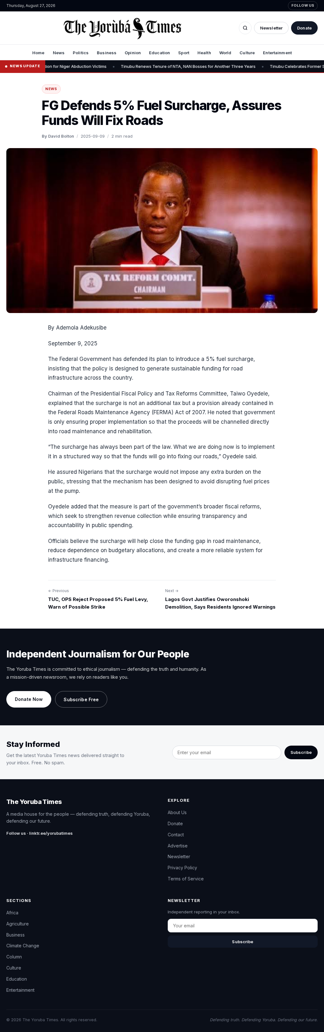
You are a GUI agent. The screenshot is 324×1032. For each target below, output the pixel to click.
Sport (183, 52)
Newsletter (271, 27)
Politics (81, 52)
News (59, 52)
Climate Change (22, 945)
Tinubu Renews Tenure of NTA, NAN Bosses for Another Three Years (167, 66)
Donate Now (29, 699)
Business (106, 52)
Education (159, 52)
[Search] (245, 28)
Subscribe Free (81, 699)
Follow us (302, 5)
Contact (176, 834)
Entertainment (277, 52)
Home (38, 52)
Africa (12, 912)
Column (14, 956)
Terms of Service (186, 878)
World (225, 52)
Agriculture (17, 923)
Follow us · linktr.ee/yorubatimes (39, 833)
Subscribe (301, 752)
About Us (177, 812)
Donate (304, 27)
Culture (247, 52)
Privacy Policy (182, 867)
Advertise (178, 845)
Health (204, 52)
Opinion (133, 52)
